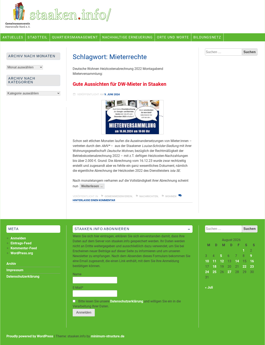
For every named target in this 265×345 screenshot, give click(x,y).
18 (214, 267)
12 (222, 261)
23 (252, 267)
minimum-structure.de (107, 336)
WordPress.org (22, 253)
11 (214, 261)
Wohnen (170, 196)
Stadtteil (37, 37)
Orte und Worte (173, 37)
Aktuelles (12, 37)
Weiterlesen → (93, 186)
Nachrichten (148, 196)
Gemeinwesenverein (118, 196)
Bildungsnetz (207, 37)
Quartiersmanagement (75, 37)
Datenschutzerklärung (126, 301)
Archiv (11, 264)
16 (252, 261)
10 (207, 261)
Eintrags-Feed (21, 243)
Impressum (14, 270)
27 (229, 272)
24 (207, 272)
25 (214, 272)
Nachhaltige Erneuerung (127, 37)
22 (244, 267)
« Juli (209, 287)
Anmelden (18, 238)
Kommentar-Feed (24, 248)
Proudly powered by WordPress (29, 336)
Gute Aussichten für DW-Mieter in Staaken (119, 84)
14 (237, 261)
